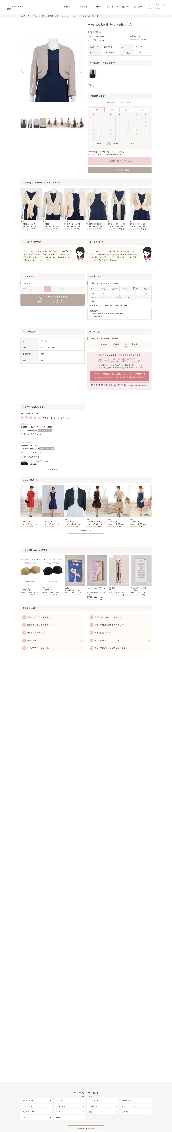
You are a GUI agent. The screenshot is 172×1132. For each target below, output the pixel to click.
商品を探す (68, 7)
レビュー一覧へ (52, 469)
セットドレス (60, 1106)
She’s (98, 31)
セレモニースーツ (128, 1106)
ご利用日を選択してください (120, 161)
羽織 (90, 1112)
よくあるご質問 (112, 7)
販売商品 (59, 1117)
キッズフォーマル (28, 1112)
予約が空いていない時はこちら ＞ (119, 102)
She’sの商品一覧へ (86, 530)
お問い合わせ (138, 7)
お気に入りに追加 (122, 170)
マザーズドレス (28, 1106)
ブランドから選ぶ (82, 7)
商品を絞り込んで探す (86, 1128)
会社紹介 (125, 7)
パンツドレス (61, 1100)
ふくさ (24, 1117)
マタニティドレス (95, 1100)
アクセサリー (127, 1112)
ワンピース (93, 1106)
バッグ (58, 1112)
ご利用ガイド (98, 7)
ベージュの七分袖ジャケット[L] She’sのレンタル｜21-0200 (15, 7)
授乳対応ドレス (128, 1100)
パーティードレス (28, 1100)
